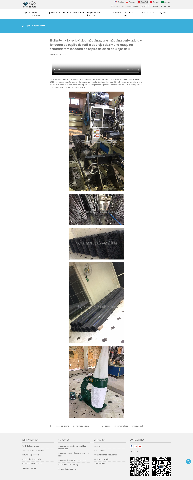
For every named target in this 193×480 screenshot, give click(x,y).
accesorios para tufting (68, 464)
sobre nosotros (36, 13)
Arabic (167, 2)
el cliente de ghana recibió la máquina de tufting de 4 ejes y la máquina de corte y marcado (70, 426)
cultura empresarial (30, 455)
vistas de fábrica (29, 468)
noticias (66, 12)
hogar (25, 12)
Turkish (156, 2)
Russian (132, 2)
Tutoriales (116, 12)
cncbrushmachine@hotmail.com (126, 6)
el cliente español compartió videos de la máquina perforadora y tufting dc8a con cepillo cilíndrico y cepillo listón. (118, 426)
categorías (161, 12)
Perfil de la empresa (30, 446)
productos (53, 12)
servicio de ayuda (128, 13)
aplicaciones (79, 12)
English (121, 2)
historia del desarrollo (31, 459)
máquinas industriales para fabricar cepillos (73, 454)
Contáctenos (148, 12)
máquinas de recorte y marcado (72, 460)
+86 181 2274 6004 (151, 6)
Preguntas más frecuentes (94, 13)
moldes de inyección (67, 469)
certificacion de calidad (32, 463)
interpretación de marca (33, 450)
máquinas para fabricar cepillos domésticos (72, 447)
